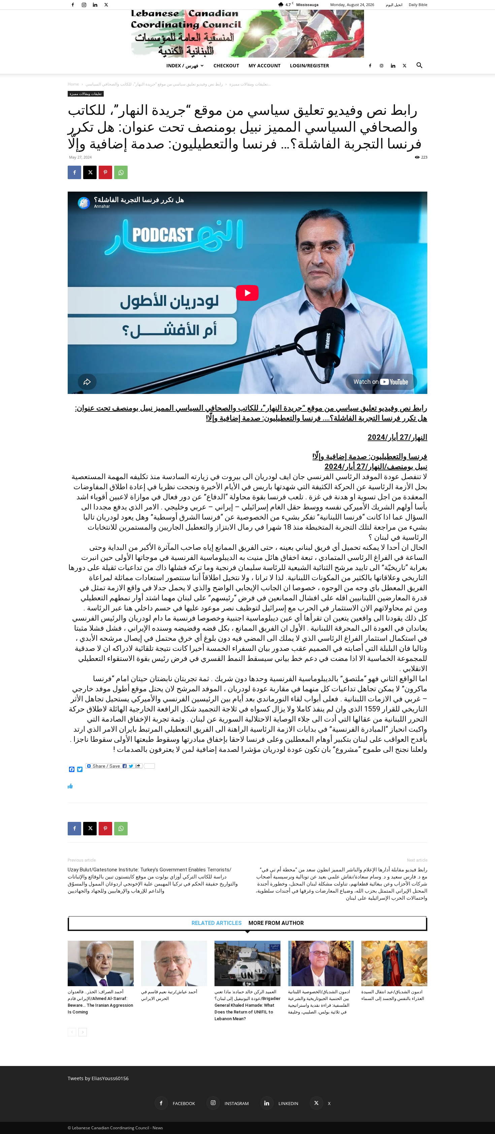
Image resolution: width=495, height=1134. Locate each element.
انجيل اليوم (394, 4)
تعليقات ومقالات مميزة (248, 84)
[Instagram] (84, 4)
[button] (419, 66)
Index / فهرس (182, 65)
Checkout (226, 65)
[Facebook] (73, 4)
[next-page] (82, 1032)
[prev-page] (72, 1032)
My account (264, 65)
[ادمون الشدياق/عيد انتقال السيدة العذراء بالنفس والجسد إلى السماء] (394, 963)
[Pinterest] (105, 172)
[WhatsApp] (121, 172)
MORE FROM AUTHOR (276, 923)
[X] (106, 4)
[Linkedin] (95, 4)
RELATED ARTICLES (217, 923)
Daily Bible (418, 4)
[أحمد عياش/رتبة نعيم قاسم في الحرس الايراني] (174, 963)
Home (73, 84)
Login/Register (309, 65)
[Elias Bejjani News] (247, 34)
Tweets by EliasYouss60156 (98, 1078)
